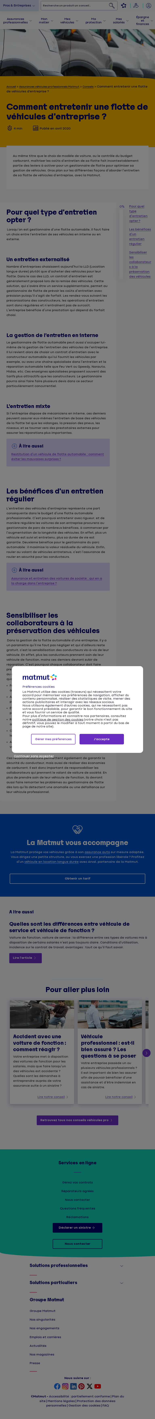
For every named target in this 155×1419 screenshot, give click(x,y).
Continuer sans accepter (34, 756)
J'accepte (102, 739)
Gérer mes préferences (53, 739)
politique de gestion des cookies (57, 719)
